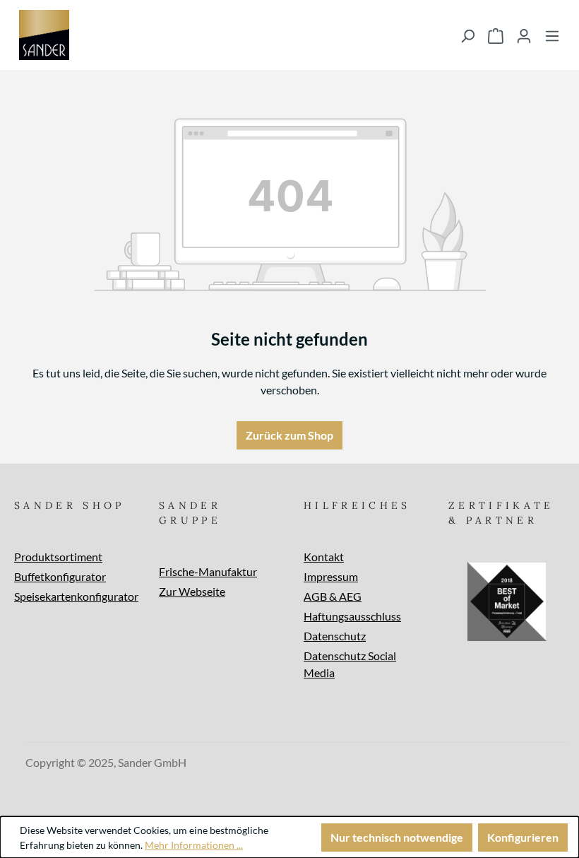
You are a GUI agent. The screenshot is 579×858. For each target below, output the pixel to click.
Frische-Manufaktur (208, 571)
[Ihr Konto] (524, 35)
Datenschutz (335, 635)
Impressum (331, 576)
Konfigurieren (523, 837)
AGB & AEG (333, 596)
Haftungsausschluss (352, 616)
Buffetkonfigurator (60, 576)
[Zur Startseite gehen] (44, 35)
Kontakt (324, 556)
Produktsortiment (58, 556)
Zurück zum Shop (289, 435)
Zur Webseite (192, 591)
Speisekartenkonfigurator (76, 596)
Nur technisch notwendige (396, 837)
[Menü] (552, 35)
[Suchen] (467, 35)
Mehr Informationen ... (194, 845)
